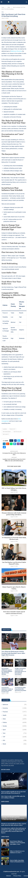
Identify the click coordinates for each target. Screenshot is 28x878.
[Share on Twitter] (18, 440)
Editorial (8, 876)
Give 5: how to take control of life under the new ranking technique (13, 797)
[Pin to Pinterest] (22, 440)
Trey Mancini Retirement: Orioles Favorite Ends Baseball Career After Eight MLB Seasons (13, 653)
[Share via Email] (4, 447)
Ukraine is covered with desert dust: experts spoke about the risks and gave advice (13, 824)
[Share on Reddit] (7, 444)
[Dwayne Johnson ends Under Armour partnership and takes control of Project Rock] (14, 502)
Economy (14, 708)
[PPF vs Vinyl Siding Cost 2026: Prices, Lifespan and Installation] (14, 478)
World (14, 744)
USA (14, 740)
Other (9, 7)
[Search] (26, 2)
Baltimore (14, 704)
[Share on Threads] (21, 444)
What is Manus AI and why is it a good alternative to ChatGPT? (12, 787)
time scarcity (6, 434)
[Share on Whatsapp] (11, 444)
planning (5, 429)
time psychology (17, 431)
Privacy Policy (17, 876)
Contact (26, 876)
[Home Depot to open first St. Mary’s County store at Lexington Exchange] (14, 576)
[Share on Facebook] (15, 440)
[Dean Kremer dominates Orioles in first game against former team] (7, 682)
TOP (14, 737)
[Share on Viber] (18, 444)
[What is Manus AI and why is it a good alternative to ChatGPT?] (14, 781)
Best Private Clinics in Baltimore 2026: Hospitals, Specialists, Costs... (17, 843)
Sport (14, 729)
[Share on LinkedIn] (4, 444)
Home (3, 7)
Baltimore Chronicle (16, 51)
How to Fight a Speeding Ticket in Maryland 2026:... (17, 861)
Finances (14, 711)
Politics (14, 722)
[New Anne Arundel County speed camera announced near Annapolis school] (14, 601)
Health (14, 715)
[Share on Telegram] (14, 444)
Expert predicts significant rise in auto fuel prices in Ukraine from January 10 (13, 792)
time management (7, 431)
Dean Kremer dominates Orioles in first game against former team (7, 690)
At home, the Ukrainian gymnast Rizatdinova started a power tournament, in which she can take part (13, 818)
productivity (12, 429)
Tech (14, 733)
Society (14, 726)
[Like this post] (11, 440)
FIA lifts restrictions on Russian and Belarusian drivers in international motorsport (20, 671)
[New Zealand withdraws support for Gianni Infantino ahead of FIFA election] (7, 663)
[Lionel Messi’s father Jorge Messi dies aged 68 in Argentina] (20, 682)
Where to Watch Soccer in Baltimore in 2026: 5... (17, 851)
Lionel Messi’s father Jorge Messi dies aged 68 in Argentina (20, 689)
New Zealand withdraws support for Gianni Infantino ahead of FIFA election (7, 671)
